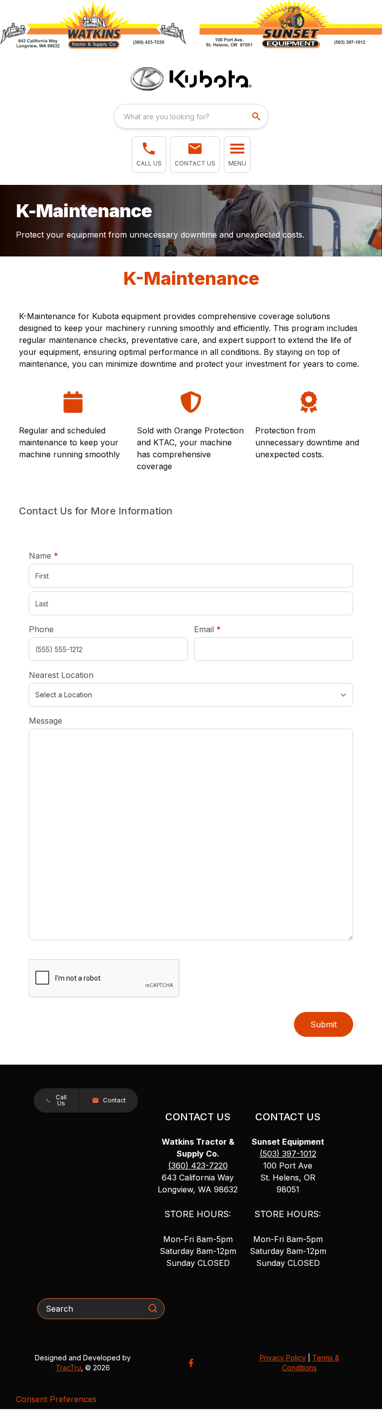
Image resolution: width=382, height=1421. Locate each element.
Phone (41, 629)
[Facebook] (191, 1363)
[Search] (153, 1308)
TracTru (68, 1367)
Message (45, 721)
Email (223, 629)
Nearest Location (61, 675)
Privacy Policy (283, 1357)
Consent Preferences (56, 1399)
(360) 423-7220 (198, 1165)
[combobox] (191, 116)
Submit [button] (323, 1024)
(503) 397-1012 (288, 1154)
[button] (149, 154)
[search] (257, 116)
